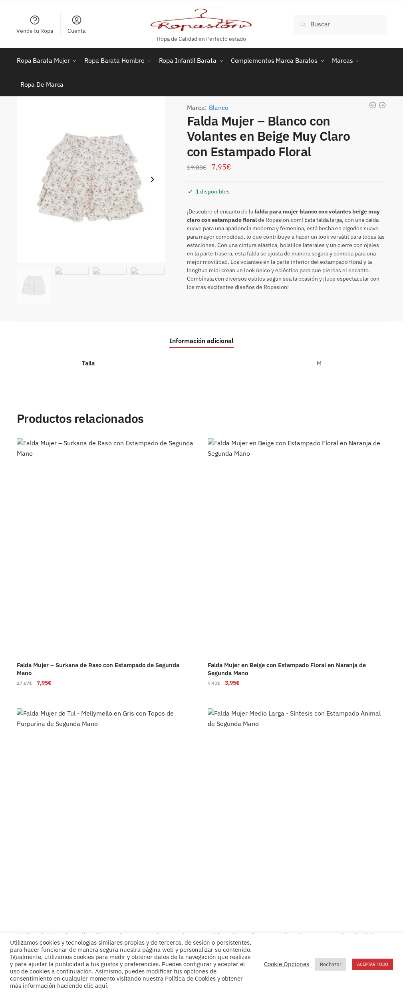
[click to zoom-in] (91, 179)
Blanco (218, 108)
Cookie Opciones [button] (286, 964)
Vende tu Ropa (34, 30)
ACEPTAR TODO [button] (372, 964)
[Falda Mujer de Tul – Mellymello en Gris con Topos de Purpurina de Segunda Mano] (106, 817)
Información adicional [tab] (201, 341)
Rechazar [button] (330, 964)
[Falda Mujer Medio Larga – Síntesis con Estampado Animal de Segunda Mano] (297, 817)
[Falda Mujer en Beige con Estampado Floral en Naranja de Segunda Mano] (297, 547)
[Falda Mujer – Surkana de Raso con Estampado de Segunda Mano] (106, 547)
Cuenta (76, 30)
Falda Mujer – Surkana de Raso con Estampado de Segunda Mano (98, 669)
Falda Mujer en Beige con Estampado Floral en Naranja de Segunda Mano (287, 669)
